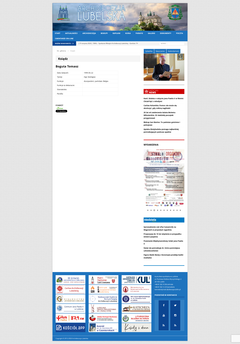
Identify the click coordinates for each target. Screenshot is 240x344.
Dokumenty (165, 33)
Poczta (179, 33)
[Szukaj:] (171, 43)
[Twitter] (175, 305)
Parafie (139, 33)
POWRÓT (59, 105)
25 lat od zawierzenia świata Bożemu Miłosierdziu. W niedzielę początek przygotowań (159, 115)
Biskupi (104, 33)
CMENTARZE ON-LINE (64, 38)
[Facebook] (164, 305)
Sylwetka (148, 51)
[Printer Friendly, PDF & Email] (60, 108)
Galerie (151, 33)
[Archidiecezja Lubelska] (120, 17)
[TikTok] (164, 325)
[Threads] (175, 325)
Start (57, 33)
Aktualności (71, 33)
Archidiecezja (89, 33)
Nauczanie (160, 51)
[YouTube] (164, 315)
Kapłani (116, 33)
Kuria (128, 33)
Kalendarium (173, 51)
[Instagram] (175, 315)
